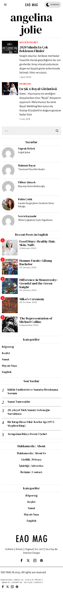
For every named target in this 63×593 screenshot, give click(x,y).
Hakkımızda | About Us (31, 453)
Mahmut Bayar (27, 165)
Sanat (5, 359)
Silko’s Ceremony (31, 299)
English (6, 372)
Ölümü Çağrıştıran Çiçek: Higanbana (35, 220)
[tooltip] (8, 153)
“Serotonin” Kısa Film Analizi (31, 169)
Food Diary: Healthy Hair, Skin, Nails (37, 243)
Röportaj (8, 347)
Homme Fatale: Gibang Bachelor (35, 262)
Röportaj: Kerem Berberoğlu (31, 186)
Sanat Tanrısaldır (19, 401)
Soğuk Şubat (24, 152)
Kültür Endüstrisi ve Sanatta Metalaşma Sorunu (33, 391)
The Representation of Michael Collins (35, 320)
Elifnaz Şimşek (27, 182)
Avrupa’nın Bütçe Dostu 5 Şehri (27, 434)
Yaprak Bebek (26, 148)
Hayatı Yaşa (9, 365)
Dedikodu (25, 83)
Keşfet (6, 353)
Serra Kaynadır (27, 216)
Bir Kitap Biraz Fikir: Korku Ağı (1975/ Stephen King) (31, 423)
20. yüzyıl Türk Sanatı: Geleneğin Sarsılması (29, 412)
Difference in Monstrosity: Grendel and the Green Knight (38, 283)
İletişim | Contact (31, 472)
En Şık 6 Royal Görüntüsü (38, 89)
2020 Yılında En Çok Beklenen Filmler (33, 49)
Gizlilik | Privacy (31, 459)
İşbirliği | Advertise (31, 466)
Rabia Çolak (25, 199)
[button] (57, 131)
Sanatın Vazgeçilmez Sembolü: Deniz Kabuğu (36, 205)
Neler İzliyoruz (28, 42)
